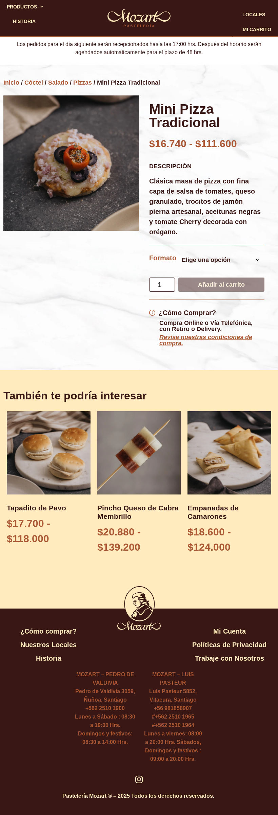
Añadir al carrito (221, 284)
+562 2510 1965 (174, 717)
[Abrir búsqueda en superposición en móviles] (51, 21)
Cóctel (33, 82)
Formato (162, 258)
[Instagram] (139, 779)
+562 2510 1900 (105, 708)
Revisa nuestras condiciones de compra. (205, 340)
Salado (58, 82)
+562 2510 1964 (174, 725)
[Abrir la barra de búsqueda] (48, 40)
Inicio (11, 82)
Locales (253, 14)
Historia (24, 21)
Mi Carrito (257, 29)
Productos (22, 6)
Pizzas (82, 82)
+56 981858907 (173, 708)
